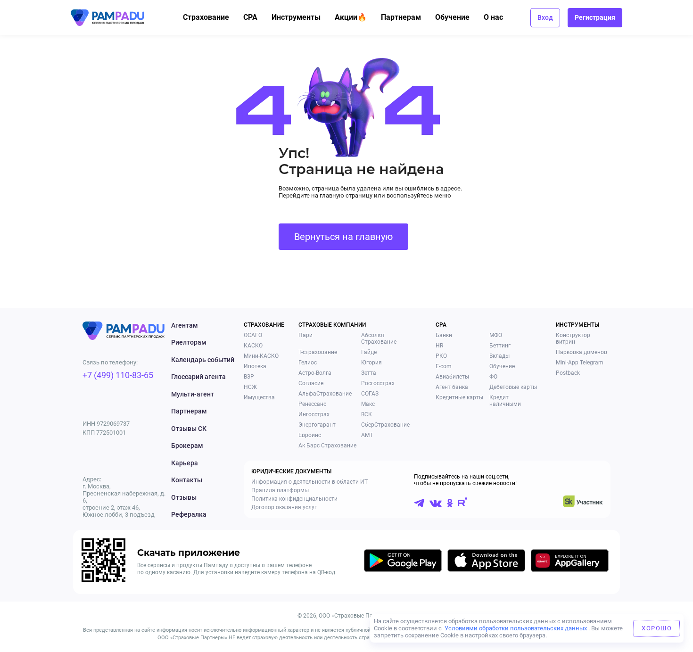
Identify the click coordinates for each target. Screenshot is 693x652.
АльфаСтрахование (325, 393)
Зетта (368, 373)
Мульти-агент (192, 394)
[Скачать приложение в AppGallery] (570, 562)
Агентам (184, 325)
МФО (495, 335)
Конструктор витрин (573, 338)
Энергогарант (317, 424)
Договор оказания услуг (284, 507)
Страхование (206, 17)
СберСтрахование (385, 424)
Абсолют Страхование (378, 338)
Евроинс (309, 435)
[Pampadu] (107, 17)
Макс (368, 404)
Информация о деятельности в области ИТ (309, 482)
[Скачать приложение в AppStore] (486, 562)
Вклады (499, 356)
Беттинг (500, 345)
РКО (441, 356)
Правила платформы (280, 490)
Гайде (369, 352)
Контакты (186, 480)
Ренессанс (312, 404)
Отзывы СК (188, 428)
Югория (371, 362)
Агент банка (452, 387)
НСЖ (250, 387)
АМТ (367, 435)
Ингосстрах (314, 414)
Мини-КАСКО (261, 356)
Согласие (310, 383)
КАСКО (253, 345)
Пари (305, 335)
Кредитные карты (459, 397)
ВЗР (249, 376)
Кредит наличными (505, 400)
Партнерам (401, 17)
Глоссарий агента (198, 376)
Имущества (259, 397)
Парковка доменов (581, 352)
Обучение (452, 17)
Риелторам (188, 342)
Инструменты (296, 17)
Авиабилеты (452, 376)
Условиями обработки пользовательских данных (515, 628)
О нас (493, 17)
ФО (493, 376)
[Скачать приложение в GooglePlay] (403, 562)
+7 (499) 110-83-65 (117, 375)
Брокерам (187, 445)
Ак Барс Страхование (327, 445)
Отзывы (184, 497)
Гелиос (307, 362)
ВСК (366, 414)
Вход (545, 17)
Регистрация (595, 17)
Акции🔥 (351, 17)
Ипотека (255, 366)
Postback (568, 373)
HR (439, 345)
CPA (250, 17)
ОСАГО (253, 335)
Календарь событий (202, 359)
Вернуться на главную (343, 236)
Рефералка (188, 514)
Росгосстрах (378, 383)
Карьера (184, 463)
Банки (444, 335)
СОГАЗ (370, 393)
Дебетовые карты (513, 387)
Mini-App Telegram (579, 362)
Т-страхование (317, 352)
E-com (444, 366)
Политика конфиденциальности (294, 498)
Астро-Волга (314, 373)
